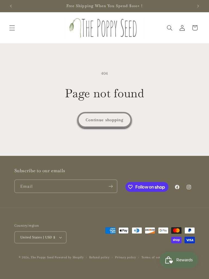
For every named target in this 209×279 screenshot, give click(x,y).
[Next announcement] (198, 6)
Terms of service (154, 257)
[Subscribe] (110, 186)
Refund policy (99, 257)
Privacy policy (125, 257)
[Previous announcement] (11, 6)
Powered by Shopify (69, 257)
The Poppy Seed (42, 257)
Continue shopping (104, 119)
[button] (12, 28)
